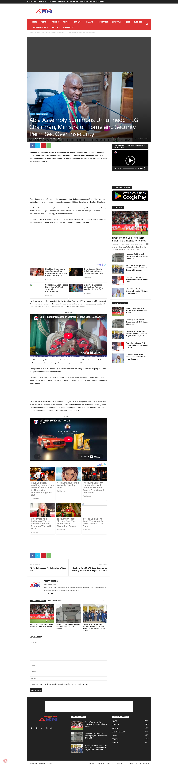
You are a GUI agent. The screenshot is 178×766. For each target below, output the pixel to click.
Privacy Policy (72, 2)
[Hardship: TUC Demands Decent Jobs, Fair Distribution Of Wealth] (68, 613)
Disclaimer (84, 2)
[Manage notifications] (5, 761)
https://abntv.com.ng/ (50, 584)
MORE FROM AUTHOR (54, 601)
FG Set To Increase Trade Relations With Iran (48, 569)
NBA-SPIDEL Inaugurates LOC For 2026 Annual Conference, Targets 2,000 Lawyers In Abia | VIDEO (94, 627)
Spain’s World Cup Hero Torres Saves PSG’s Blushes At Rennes (41, 625)
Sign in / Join (32, 2)
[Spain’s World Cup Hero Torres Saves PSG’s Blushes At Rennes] (42, 613)
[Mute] (141, 168)
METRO (43, 22)
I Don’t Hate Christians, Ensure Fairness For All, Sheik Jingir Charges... (137, 291)
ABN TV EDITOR (37, 139)
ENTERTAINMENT (39, 27)
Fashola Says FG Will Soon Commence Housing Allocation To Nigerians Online (89, 569)
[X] (37, 145)
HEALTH (89, 22)
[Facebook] (32, 145)
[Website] (47, 728)
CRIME (66, 22)
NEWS (114, 721)
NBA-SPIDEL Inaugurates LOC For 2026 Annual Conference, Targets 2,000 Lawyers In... (137, 267)
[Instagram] (37, 728)
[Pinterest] (43, 145)
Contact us (52, 2)
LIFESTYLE (116, 22)
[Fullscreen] (145, 168)
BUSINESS (138, 22)
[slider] (128, 168)
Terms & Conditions (97, 2)
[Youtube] (51, 594)
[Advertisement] (107, 11)
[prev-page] (103, 601)
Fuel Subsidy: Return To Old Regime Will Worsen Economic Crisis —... (137, 279)
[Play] (115, 168)
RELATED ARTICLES (38, 601)
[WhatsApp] (48, 145)
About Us (42, 2)
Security (44, 114)
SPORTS (77, 22)
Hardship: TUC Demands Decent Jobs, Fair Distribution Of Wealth (68, 626)
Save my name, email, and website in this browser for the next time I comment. (60, 684)
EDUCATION (103, 22)
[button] (147, 24)
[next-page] (106, 601)
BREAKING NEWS (118, 732)
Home (34, 22)
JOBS (128, 22)
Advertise (61, 2)
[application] (130, 160)
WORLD (54, 27)
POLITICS (56, 22)
